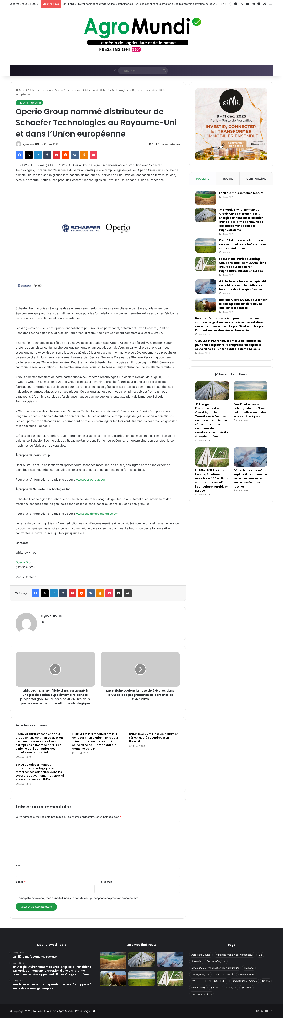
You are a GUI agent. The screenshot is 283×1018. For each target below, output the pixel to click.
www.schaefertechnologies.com (97, 513)
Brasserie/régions (216, 961)
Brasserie (196, 961)
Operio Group (25, 562)
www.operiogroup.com (90, 479)
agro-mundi (29, 144)
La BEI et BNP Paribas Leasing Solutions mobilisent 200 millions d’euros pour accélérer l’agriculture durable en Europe (242, 265)
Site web (106, 881)
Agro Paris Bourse (200, 954)
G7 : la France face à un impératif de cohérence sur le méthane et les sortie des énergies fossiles (242, 285)
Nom (19, 865)
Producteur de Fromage (244, 980)
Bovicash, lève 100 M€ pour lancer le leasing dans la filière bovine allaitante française (243, 304)
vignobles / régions (201, 994)
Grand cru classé (224, 974)
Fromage (249, 967)
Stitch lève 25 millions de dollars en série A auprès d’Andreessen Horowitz (153, 737)
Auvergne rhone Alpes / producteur (234, 954)
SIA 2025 (246, 987)
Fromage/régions (200, 974)
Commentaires (256, 178)
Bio (260, 954)
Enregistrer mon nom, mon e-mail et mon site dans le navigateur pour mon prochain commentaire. (79, 898)
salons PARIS (198, 987)
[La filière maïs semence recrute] (205, 198)
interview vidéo (246, 974)
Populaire (202, 178)
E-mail (21, 881)
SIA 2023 (216, 987)
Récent (228, 178)
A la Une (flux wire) (41, 90)
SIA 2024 (231, 987)
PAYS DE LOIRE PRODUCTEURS (208, 980)
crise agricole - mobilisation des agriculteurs (215, 967)
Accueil (22, 90)
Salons (266, 980)
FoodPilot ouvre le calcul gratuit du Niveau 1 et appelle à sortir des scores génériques (242, 244)
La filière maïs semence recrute (241, 193)
